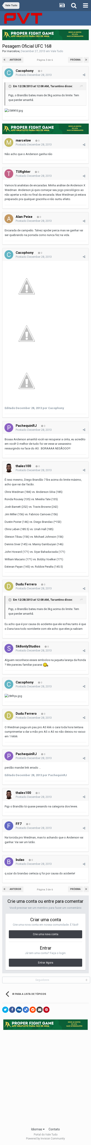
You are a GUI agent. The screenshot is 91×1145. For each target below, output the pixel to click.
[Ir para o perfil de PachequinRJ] (8, 427)
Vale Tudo (57, 51)
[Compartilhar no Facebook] (12, 1010)
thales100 (23, 466)
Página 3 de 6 (45, 60)
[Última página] (86, 60)
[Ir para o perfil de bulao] (8, 861)
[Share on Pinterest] (46, 1010)
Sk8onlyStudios (28, 646)
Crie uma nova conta (45, 934)
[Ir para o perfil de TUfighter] (8, 173)
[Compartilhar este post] (84, 75)
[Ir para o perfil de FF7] (8, 825)
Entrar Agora (45, 962)
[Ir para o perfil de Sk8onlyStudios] (8, 648)
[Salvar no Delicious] (26, 1010)
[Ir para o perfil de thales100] (8, 468)
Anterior (15, 60)
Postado (34, 75)
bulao (20, 860)
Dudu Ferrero (26, 584)
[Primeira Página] (5, 60)
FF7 (19, 824)
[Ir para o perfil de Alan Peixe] (8, 218)
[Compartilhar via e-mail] (39, 1010)
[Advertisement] (45, 1077)
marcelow (13, 51)
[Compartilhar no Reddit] (33, 1010)
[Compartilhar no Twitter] (5, 1010)
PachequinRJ (26, 426)
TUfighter (23, 172)
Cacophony (25, 71)
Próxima (75, 60)
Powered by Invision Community (45, 1138)
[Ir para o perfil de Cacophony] (8, 72)
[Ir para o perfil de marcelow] (8, 142)
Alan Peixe (24, 217)
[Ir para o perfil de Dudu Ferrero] (8, 586)
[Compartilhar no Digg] (19, 1010)
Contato (54, 1129)
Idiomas (37, 1129)
